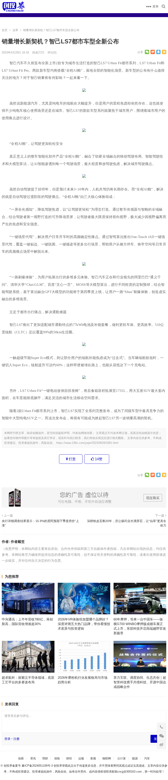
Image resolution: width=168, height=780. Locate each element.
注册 (16, 739)
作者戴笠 (18, 542)
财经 (69, 758)
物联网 (106, 758)
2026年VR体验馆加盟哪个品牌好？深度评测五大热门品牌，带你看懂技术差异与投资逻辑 (84, 623)
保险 (57, 758)
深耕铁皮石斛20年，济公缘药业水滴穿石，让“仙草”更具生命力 (126, 523)
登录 (7, 739)
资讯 (33, 758)
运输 (81, 758)
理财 (45, 758)
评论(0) (51, 52)
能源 (135, 758)
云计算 (121, 758)
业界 (15, 30)
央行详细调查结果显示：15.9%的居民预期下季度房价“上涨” (40, 523)
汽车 (147, 758)
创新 (21, 758)
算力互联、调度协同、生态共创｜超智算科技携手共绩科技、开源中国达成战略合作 (140, 682)
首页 (4, 30)
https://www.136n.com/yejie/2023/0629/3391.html (87, 442)
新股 (93, 758)
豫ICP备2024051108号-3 (38, 765)
